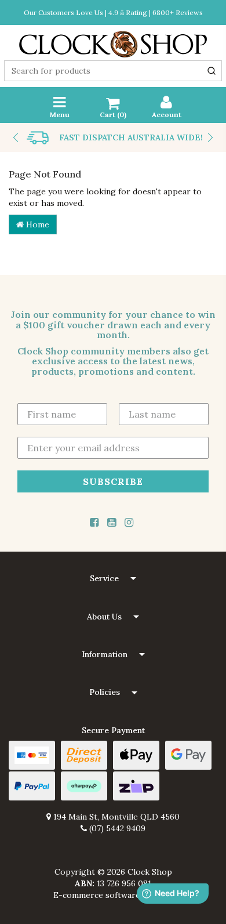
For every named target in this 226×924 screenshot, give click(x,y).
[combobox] (113, 70)
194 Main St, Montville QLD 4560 (115, 816)
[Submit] (211, 71)
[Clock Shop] (113, 40)
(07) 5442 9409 (116, 828)
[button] (113, 578)
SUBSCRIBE (113, 481)
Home (36, 224)
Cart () (113, 114)
